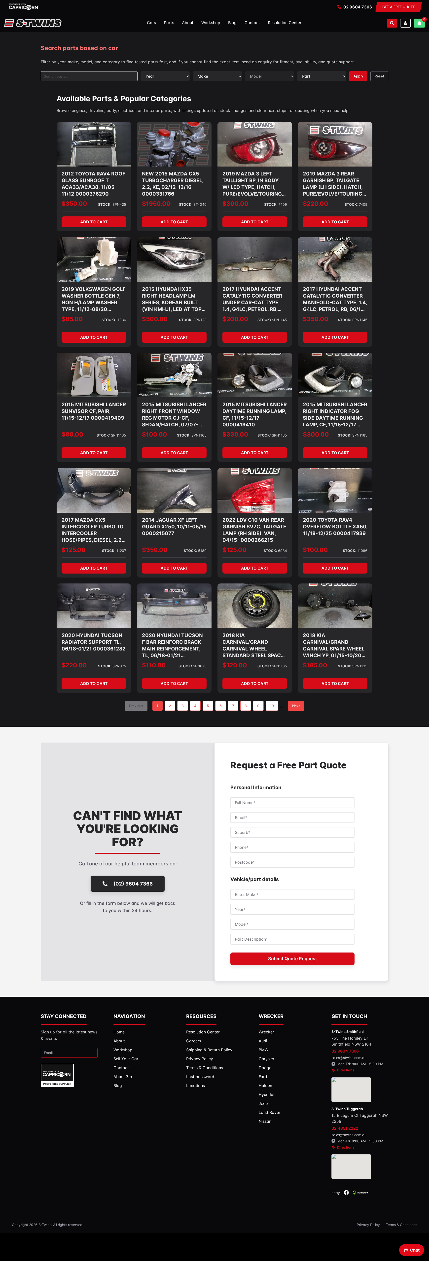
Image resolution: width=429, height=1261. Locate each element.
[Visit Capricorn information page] (24, 7)
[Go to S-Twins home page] (33, 23)
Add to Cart (94, 221)
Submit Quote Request (292, 958)
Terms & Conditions (401, 1225)
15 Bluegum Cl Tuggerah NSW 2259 (359, 1118)
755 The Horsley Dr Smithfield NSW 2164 (351, 1041)
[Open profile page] (405, 23)
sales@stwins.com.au (348, 1058)
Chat (415, 1250)
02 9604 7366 (357, 6)
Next (296, 706)
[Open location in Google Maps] (351, 1089)
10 (272, 706)
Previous (136, 706)
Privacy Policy (368, 1225)
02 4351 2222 (344, 1128)
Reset (379, 76)
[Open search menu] (392, 23)
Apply (358, 76)
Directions (346, 1070)
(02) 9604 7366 (133, 884)
